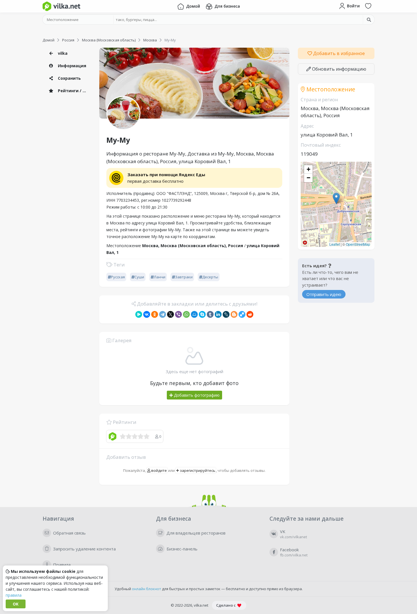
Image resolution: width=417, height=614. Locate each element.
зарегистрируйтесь (197, 470)
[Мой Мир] (194, 314)
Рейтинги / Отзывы (74, 90)
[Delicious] (242, 314)
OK (15, 604)
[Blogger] (234, 314)
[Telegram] (162, 314)
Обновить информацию (338, 69)
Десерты (210, 276)
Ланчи (159, 276)
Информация (71, 65)
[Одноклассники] (154, 314)
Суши (139, 276)
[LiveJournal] (226, 314)
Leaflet (334, 244)
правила (14, 595)
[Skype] (202, 314)
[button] (336, 198)
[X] (170, 314)
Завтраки (184, 276)
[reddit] (250, 314)
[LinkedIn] (218, 314)
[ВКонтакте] (146, 314)
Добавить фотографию (196, 395)
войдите (158, 470)
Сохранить (69, 78)
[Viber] (178, 314)
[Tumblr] (210, 314)
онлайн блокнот (146, 588)
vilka (62, 53)
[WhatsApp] (186, 314)
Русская (118, 276)
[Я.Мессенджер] (138, 314)
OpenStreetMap (358, 244)
